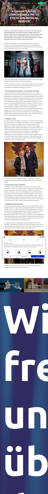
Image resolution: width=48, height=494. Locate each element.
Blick (38, 127)
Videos (35, 197)
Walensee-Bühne (21, 139)
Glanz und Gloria (17, 131)
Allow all (37, 256)
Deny (10, 256)
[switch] (18, 252)
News (24, 7)
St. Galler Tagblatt (12, 115)
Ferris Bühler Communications (19, 24)
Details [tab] (24, 239)
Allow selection (24, 256)
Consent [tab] (10, 239)
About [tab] (38, 239)
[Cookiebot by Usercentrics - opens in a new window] (40, 237)
